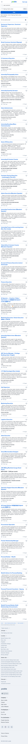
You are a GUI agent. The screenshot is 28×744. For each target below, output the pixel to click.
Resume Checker (5, 722)
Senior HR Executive (7, 142)
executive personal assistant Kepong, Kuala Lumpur (11, 670)
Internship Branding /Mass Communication (8, 125)
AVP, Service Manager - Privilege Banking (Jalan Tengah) (10, 354)
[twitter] (8, 727)
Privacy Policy (4, 736)
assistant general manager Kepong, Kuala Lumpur (11, 672)
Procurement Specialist (8, 524)
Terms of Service (5, 733)
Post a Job (3, 714)
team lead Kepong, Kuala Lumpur (8, 667)
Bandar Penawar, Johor (6, 638)
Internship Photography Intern (9, 74)
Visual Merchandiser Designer (9, 451)
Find (14, 12)
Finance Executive (6, 282)
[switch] (26, 20)
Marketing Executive (7, 403)
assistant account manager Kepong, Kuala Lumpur (11, 674)
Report (25, 38)
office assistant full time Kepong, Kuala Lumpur (11, 676)
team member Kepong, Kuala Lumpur (8, 669)
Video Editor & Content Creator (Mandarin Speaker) (10, 245)
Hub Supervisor (5, 387)
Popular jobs (3, 681)
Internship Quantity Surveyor (9, 90)
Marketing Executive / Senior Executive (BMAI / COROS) (12, 318)
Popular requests (4, 628)
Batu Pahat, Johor (5, 649)
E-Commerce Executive (8, 58)
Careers (3, 702)
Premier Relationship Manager (9, 540)
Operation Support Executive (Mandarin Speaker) (12, 488)
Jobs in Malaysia (4, 706)
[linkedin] (11, 727)
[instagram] (5, 727)
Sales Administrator (7, 108)
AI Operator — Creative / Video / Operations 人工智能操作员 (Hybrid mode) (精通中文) (10, 299)
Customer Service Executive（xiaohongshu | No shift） (9, 176)
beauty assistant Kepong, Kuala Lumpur (9, 665)
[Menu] (2, 2)
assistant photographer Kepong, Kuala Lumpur (10, 661)
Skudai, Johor (4, 647)
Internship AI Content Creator (9, 159)
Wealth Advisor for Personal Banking (11, 573)
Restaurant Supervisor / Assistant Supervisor (11, 25)
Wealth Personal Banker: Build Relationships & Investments (9, 606)
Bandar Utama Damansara (6, 651)
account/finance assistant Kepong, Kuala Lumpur (11, 663)
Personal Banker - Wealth (8, 557)
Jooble (9, 741)
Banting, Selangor (4, 654)
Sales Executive (5, 435)
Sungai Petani (4, 645)
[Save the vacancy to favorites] (26, 24)
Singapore (3, 641)
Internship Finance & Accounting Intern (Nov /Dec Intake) (12, 228)
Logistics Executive (6, 419)
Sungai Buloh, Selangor (6, 643)
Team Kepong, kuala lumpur (6, 632)
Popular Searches (5, 720)
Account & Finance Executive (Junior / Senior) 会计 (12, 263)
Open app (24, 2)
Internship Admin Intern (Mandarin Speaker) (11, 336)
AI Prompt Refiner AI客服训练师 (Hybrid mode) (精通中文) (12, 506)
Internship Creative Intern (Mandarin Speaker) (11, 210)
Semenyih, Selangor (5, 652)
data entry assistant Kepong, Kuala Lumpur (10, 659)
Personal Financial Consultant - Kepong (12, 589)
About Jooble (4, 700)
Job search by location (5, 683)
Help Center (4, 704)
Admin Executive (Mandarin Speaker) (11, 193)
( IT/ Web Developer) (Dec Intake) (10, 371)
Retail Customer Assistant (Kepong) (11, 42)
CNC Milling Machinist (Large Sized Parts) (11, 468)
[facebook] (2, 727)
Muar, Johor (3, 640)
